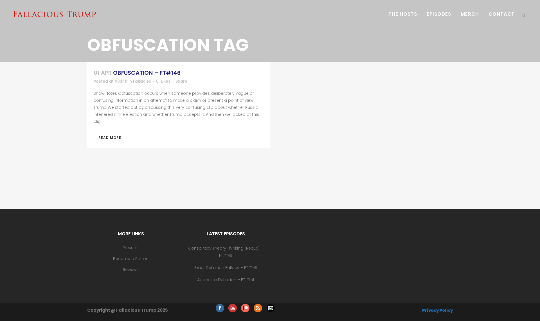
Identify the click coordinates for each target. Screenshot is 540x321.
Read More (109, 137)
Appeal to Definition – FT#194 (225, 279)
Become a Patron (130, 258)
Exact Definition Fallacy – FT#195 (225, 267)
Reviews (131, 269)
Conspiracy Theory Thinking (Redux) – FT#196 (225, 251)
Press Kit (131, 247)
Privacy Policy (437, 310)
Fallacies (142, 81)
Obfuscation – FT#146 (147, 73)
